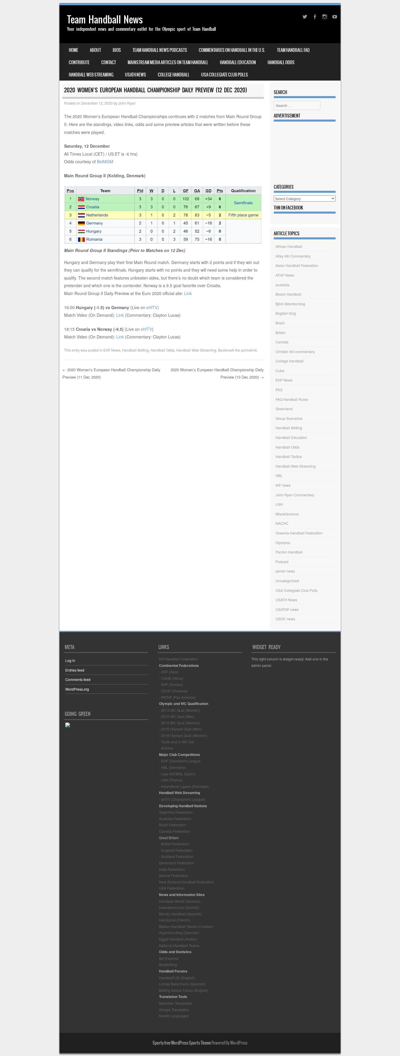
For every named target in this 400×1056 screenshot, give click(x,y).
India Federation (172, 869)
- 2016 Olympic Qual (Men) (180, 728)
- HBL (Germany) (172, 767)
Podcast (282, 561)
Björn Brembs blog (290, 303)
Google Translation (174, 1009)
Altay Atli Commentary (293, 255)
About (95, 50)
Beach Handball (288, 294)
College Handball (173, 74)
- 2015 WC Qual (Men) (177, 716)
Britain (281, 332)
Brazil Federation (172, 824)
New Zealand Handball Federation (186, 881)
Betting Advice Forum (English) (183, 990)
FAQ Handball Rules (292, 399)
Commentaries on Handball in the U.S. (232, 50)
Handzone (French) (174, 919)
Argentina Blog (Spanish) (179, 932)
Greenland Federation (176, 862)
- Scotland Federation (176, 856)
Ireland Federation (173, 875)
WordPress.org (77, 689)
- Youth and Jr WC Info (176, 741)
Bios (117, 50)
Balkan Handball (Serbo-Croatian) (186, 926)
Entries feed (74, 669)
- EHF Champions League (180, 760)
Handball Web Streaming (91, 74)
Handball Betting (135, 350)
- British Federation (174, 843)
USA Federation (171, 887)
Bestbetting (168, 964)
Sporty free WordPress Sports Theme (182, 1043)
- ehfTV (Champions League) (182, 799)
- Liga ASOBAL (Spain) (177, 773)
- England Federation (176, 850)
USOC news (285, 618)
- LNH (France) (171, 779)
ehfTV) (152, 307)
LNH (279, 504)
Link (188, 293)
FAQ (279, 389)
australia (282, 284)
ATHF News (285, 274)
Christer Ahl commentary (295, 351)
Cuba (280, 370)
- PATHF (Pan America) (177, 697)
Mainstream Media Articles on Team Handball (168, 62)
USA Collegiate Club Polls (224, 74)
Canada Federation (174, 831)
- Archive (166, 747)
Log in (70, 660)
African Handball (289, 246)
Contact (108, 62)
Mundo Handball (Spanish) (180, 913)
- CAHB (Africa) (171, 678)
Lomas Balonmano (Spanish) (182, 983)
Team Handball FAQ (293, 50)
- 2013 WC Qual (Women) (179, 710)
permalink (249, 350)
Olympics (283, 542)
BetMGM (105, 161)
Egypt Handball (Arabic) (178, 938)
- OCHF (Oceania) (173, 690)
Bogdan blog (286, 313)
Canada (282, 341)
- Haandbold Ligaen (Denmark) (184, 786)
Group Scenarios (289, 418)
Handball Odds (281, 62)
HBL (279, 475)
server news (285, 570)
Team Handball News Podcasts (160, 50)
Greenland (284, 408)
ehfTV (146, 329)
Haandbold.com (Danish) (179, 907)
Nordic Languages (174, 1015)
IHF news (283, 485)
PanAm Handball (289, 551)
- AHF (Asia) (168, 671)
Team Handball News (105, 19)
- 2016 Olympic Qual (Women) (183, 735)
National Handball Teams (179, 945)
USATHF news (287, 609)
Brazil (280, 322)
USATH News (135, 74)
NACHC (282, 523)
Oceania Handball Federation (299, 532)
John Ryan (127, 103)
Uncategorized (287, 580)
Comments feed (77, 679)
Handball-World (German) (179, 901)
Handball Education (238, 62)
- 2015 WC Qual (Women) (179, 722)
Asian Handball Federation (297, 265)
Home (73, 50)
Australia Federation (175, 818)
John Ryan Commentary (295, 494)
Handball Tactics (289, 456)
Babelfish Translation (175, 1003)
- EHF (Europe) (171, 684)
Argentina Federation (176, 812)
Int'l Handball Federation (178, 658)
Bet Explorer (169, 958)
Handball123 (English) (177, 977)
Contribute (79, 62)
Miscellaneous (287, 513)
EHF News (111, 350)
